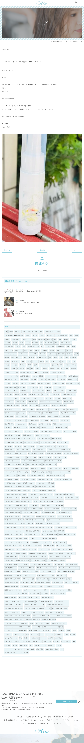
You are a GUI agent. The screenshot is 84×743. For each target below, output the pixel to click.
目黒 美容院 (21, 476)
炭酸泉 (76, 354)
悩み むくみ (18, 446)
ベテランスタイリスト (70, 365)
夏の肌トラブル (32, 424)
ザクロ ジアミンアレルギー (28, 383)
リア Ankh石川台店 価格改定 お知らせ (41, 564)
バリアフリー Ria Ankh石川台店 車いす (59, 450)
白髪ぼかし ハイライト (47, 428)
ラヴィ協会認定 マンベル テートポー (41, 542)
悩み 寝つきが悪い (29, 446)
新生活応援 (61, 354)
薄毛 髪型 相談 (34, 428)
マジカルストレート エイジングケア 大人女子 (37, 608)
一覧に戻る (42, 250)
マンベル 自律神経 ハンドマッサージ (60, 557)
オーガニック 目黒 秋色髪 (47, 442)
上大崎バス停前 (50, 347)
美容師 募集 (21, 387)
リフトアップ (49, 634)
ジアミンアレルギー (66, 343)
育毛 (47, 361)
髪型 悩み (57, 398)
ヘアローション (15, 361)
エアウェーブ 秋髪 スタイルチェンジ (15, 465)
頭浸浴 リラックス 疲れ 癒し (13, 590)
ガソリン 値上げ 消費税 (38, 561)
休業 (55, 339)
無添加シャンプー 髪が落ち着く (14, 605)
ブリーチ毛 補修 (34, 594)
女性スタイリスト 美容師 (31, 442)
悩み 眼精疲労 (8, 446)
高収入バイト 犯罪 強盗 (72, 583)
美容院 (35, 365)
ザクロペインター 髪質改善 (71, 454)
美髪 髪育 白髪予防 (47, 597)
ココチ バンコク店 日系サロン (30, 513)
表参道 (68, 631)
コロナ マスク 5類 (44, 549)
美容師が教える (23, 645)
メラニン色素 (42, 380)
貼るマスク (35, 343)
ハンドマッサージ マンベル (57, 409)
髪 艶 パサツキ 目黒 (26, 583)
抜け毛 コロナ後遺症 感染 (71, 468)
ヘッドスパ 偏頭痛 (71, 391)
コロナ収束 (73, 369)
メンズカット (18, 350)
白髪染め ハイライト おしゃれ (61, 424)
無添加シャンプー (65, 642)
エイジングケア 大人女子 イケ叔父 (54, 586)
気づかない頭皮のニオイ (11, 638)
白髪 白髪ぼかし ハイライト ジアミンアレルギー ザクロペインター (23, 642)
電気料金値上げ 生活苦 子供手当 (37, 553)
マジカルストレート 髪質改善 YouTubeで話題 (17, 561)
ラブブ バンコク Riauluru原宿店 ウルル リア (17, 627)
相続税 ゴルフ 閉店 (28, 516)
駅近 (42, 347)
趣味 (31, 350)
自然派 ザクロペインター (42, 435)
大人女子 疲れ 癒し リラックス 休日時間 (16, 653)
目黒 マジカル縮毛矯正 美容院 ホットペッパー (17, 490)
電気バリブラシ (61, 350)
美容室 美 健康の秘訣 (59, 542)
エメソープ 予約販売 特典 (49, 535)
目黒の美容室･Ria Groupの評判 (52, 332)
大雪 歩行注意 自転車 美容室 (55, 476)
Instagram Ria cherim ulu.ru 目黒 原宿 (16, 594)
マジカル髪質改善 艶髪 (48, 513)
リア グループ (50, 335)
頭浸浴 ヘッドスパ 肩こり (12, 612)
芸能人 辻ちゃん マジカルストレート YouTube (59, 520)
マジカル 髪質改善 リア (11, 583)
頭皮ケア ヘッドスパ (10, 413)
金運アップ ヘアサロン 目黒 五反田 (15, 509)
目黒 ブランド (54, 420)
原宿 (27, 634)
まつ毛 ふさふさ (9, 402)
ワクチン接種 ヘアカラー (11, 398)
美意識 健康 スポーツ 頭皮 (67, 535)
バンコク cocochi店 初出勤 (51, 509)
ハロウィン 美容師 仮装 (11, 586)
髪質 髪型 (15, 383)
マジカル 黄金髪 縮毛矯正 (27, 479)
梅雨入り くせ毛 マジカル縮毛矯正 (46, 516)
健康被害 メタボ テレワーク (53, 461)
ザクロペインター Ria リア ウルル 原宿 (16, 623)
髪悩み (66, 634)
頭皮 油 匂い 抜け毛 (45, 457)
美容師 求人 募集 (32, 402)
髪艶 (34, 339)
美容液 (55, 358)
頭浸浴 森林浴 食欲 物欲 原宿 (54, 612)
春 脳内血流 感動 (10, 483)
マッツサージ (34, 634)
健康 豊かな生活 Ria (10, 568)
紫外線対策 (73, 358)
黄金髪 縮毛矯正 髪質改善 (38, 468)
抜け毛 (42, 361)
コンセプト (18, 332)
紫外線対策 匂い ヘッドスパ (12, 516)
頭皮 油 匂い (65, 420)
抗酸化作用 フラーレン (72, 383)
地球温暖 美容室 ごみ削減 (42, 583)
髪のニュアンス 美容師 (70, 431)
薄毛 (20, 638)
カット (76, 335)
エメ (61, 358)
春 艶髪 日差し (34, 505)
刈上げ (26, 350)
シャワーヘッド (23, 354)
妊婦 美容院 (8, 428)
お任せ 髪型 (48, 398)
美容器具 (52, 350)
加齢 (32, 369)
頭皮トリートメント (16, 358)
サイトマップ (58, 723)
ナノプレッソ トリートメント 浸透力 (61, 590)
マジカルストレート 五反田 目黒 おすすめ (40, 494)
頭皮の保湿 (55, 365)
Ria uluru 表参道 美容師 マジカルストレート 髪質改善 (47, 627)
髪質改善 (7, 339)
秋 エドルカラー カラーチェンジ (14, 431)
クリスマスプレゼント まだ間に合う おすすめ (17, 472)
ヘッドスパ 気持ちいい (26, 372)
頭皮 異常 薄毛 (9, 424)
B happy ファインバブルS (68, 394)
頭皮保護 (7, 358)
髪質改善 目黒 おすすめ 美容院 (41, 472)
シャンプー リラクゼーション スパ (14, 649)
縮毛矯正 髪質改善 (25, 376)
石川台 (29, 365)
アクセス (42, 335)
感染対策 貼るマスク (42, 409)
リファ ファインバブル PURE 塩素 (26, 549)
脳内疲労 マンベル (10, 450)
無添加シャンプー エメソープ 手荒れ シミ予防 (17, 616)
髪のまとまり (47, 642)
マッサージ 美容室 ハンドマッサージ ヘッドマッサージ (20, 439)
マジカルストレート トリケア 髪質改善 (31, 586)
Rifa (41, 343)
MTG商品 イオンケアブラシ (59, 406)
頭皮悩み (72, 634)
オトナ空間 (61, 631)
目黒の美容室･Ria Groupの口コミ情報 (32, 332)
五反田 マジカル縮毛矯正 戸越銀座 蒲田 (44, 490)
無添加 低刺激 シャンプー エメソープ (39, 631)
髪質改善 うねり (72, 380)
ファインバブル (49, 343)
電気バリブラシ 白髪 (20, 394)
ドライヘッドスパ (43, 372)
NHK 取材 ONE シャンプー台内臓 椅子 (16, 631)
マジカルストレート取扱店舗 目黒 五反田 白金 (39, 527)
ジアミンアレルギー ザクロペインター (15, 457)
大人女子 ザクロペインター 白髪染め (61, 616)
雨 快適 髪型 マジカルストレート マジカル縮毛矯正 (48, 501)
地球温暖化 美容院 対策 (33, 620)
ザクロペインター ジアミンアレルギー (15, 420)
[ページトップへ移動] (80, 701)
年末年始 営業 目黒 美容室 (12, 572)
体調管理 (49, 391)
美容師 (31, 623)
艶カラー (7, 369)
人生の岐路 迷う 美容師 (49, 620)
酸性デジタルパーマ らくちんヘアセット (50, 402)
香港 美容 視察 (61, 575)
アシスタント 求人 (32, 387)
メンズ (21, 343)
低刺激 (13, 369)
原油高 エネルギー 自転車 (12, 498)
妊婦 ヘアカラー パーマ (20, 428)
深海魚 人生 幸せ (10, 549)
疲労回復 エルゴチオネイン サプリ (46, 568)
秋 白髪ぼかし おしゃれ (32, 431)
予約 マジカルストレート (61, 601)
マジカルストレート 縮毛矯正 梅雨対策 (15, 553)
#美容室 (45, 271)
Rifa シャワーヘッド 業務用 (63, 546)
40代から (7, 365)
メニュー (35, 335)
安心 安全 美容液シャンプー (50, 413)
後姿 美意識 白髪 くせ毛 (32, 535)
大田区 (6, 350)
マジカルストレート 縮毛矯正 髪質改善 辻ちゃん (18, 501)
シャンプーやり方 (55, 361)
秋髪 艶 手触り (56, 439)
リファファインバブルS (59, 387)
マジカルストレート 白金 (65, 516)
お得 (24, 347)
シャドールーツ (52, 354)
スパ (62, 649)
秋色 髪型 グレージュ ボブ (12, 435)
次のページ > (77, 250)
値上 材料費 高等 (49, 546)
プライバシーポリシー (61, 335)
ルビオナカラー (27, 339)
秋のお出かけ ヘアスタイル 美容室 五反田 (16, 468)
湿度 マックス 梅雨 (28, 579)
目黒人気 (18, 347)
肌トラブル (22, 365)
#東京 (38, 271)
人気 (11, 350)
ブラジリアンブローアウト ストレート (68, 568)
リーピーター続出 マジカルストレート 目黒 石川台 (33, 557)
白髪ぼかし (69, 354)
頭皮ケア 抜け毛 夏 (42, 579)
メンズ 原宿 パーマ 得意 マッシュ (29, 597)
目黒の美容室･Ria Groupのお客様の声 (14, 335)
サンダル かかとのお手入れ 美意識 (14, 527)
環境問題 (7, 361)
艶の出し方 (51, 645)
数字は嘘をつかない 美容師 (12, 406)
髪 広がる (45, 394)
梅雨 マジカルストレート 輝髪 (45, 575)
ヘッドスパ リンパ (51, 376)
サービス (28, 335)
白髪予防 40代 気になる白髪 (53, 454)
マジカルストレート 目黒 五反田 (45, 483)
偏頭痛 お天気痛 (73, 376)
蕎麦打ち (37, 350)
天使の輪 (58, 645)
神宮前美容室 (34, 638)
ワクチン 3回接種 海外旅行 (12, 513)
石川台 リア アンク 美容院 (31, 572)
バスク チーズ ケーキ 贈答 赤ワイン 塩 (16, 542)
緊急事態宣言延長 (54, 369)
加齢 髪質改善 (24, 380)
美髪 (74, 642)
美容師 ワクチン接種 (10, 387)
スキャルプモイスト (44, 365)
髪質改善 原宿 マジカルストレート (34, 605)
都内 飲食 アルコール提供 (68, 413)
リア (69, 361)
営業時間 (49, 339)
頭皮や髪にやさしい (25, 391)
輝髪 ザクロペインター (44, 383)
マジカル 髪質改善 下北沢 (48, 572)
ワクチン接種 (64, 369)
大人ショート (8, 634)
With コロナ (24, 406)
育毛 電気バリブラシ (34, 394)
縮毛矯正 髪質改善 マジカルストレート (57, 605)
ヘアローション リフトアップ (12, 409)
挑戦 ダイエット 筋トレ (42, 623)
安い (60, 339)
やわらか (45, 369)
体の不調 (15, 645)
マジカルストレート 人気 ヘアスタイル (65, 527)
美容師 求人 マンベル (60, 457)
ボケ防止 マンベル (62, 446)
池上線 (73, 347)
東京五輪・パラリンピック (11, 372)
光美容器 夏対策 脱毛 (11, 557)
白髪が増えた (58, 638)
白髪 (74, 361)
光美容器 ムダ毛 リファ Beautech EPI (52, 505)
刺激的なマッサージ (72, 409)
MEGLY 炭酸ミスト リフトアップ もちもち (47, 524)
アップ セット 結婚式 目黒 (44, 601)
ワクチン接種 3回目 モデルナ (30, 498)
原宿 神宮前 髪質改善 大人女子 (14, 608)
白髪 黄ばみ (51, 380)
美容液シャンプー (15, 339)
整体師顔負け (58, 634)
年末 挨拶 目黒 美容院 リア (35, 476)
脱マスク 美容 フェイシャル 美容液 (62, 549)
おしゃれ (27, 343)
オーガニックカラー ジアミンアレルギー (58, 417)
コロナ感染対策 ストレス (57, 372)
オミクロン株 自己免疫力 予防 (63, 479)
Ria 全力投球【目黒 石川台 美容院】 (60, 579)
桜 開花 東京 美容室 (71, 498)
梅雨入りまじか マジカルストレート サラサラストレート (20, 575)
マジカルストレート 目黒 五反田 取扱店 (16, 538)
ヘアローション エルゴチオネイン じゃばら (16, 564)
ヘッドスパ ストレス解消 (11, 376)
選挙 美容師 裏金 (57, 583)
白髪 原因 (33, 380)
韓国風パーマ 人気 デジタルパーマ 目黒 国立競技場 (19, 601)
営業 (68, 347)
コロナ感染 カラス (21, 424)
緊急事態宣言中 (60, 347)
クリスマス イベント (10, 476)
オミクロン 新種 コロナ (54, 468)
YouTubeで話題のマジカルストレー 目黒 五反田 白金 (19, 524)
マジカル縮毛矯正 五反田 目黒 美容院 (15, 494)
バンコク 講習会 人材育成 (34, 509)
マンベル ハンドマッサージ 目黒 (61, 472)
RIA (36, 372)
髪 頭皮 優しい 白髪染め (35, 454)
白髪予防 (50, 638)
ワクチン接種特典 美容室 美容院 (46, 446)
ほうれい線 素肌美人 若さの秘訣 (56, 561)
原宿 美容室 (39, 649)
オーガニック (20, 369)
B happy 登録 (48, 387)
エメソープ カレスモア (33, 413)
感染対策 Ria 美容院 (45, 424)
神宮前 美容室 (30, 649)
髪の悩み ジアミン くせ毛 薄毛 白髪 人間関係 (43, 538)
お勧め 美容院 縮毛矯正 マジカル (64, 494)
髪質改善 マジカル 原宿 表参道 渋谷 (32, 612)
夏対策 (66, 358)
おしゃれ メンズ (44, 406)
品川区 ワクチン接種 (21, 417)
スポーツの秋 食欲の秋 (43, 439)
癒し (31, 645)
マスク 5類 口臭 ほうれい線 (13, 546)
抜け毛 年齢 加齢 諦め (34, 465)
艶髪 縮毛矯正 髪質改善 (11, 479)
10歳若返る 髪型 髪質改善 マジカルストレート (62, 553)
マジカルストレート (19, 634)
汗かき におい (8, 394)
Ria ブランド (44, 420)
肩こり (64, 361)
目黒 (6, 332)
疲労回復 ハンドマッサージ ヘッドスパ (15, 454)
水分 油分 (56, 642)
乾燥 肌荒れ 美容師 (71, 564)
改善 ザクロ (44, 594)
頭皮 (23, 361)
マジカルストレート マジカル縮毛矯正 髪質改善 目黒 (19, 487)
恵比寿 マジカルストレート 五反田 (14, 520)
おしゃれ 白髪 (61, 380)
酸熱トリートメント (29, 358)
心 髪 (42, 634)
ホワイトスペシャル (42, 358)
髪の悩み (26, 638)
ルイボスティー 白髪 (58, 383)
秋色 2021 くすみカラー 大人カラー (51, 431)
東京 (71, 335)
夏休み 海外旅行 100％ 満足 (66, 572)
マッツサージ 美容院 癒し (58, 594)
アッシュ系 (42, 354)
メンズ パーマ (34, 406)
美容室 (11, 332)
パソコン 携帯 (62, 376)
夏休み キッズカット (28, 409)
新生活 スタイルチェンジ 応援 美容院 (51, 498)
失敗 (61, 365)
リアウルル (43, 638)
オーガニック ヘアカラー (11, 391)
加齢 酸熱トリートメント (11, 380)
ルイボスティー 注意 (38, 391)
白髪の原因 (7, 645)
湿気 (28, 369)
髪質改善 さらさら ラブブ (59, 623)
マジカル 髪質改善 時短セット (25, 483)
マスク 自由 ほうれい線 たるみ (32, 546)
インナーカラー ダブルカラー (37, 417)
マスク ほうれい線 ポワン (63, 513)
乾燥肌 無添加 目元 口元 (45, 479)
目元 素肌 (7, 383)
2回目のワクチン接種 (61, 428)
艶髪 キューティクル (40, 645)
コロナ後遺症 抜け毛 (33, 420)
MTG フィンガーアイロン (49, 465)
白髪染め (66, 339)
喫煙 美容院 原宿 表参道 (59, 608)
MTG (41, 387)
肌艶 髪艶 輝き (59, 564)
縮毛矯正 (69, 350)
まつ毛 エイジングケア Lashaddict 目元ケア (36, 590)
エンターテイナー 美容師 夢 (26, 568)
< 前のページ (6, 250)
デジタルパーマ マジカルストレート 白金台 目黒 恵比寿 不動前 (23, 531)
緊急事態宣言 (41, 339)
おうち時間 (7, 343)
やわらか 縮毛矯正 (38, 376)
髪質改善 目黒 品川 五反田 (12, 579)
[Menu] (81, 3)
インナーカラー (33, 354)
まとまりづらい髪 (54, 394)
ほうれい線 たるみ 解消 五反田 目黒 (53, 531)
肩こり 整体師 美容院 (52, 649)
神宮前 (54, 631)
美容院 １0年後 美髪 (10, 597)
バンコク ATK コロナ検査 (69, 509)
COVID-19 (29, 361)
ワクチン (35, 361)
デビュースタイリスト (33, 347)
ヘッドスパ (44, 350)
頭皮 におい (21, 413)
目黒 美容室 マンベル (39, 450)
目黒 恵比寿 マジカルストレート (35, 520)
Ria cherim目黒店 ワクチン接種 (13, 442)
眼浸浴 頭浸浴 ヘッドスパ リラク (14, 620)
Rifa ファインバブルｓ (11, 354)
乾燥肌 (57, 343)
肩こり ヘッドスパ (59, 391)
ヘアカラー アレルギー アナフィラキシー (31, 398)
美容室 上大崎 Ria (28, 435)
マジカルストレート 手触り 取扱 (14, 535)
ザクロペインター (9, 347)
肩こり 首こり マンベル (24, 450)
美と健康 (15, 343)
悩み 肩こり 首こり (63, 442)
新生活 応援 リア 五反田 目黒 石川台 (16, 505)
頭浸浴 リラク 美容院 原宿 (41, 616)
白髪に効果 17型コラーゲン (12, 461)
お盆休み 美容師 (9, 417)
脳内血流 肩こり (68, 402)
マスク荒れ (14, 365)
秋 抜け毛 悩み (31, 457)
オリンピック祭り (20, 402)
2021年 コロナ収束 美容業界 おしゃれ (32, 461)
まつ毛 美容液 (67, 398)
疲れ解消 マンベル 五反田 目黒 (45, 487)
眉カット (38, 369)
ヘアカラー (73, 339)
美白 (50, 358)
